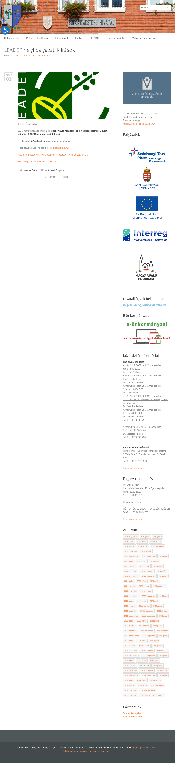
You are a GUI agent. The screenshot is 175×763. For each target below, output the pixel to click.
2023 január (157, 606)
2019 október (162, 670)
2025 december (157, 546)
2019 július (163, 675)
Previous (51, 177)
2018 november (130, 690)
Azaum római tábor (133, 716)
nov (8, 74)
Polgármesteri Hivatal (37, 38)
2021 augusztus (148, 636)
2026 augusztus (131, 536)
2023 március (130, 606)
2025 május (141, 561)
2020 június (129, 660)
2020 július (163, 656)
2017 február (158, 695)
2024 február (144, 586)
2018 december (157, 685)
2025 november (130, 551)
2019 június (129, 680)
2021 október (162, 631)
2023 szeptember (131, 596)
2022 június (129, 621)
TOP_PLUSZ (94, 38)
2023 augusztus (148, 596)
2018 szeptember (147, 690)
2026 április (141, 541)
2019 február (129, 685)
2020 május (141, 660)
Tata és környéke (132, 713)
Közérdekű (49, 170)
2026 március (155, 541)
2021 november (146, 631)
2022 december (130, 611)
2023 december (159, 586)
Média (78, 38)
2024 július (163, 576)
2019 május (141, 680)
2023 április (154, 601)
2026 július (145, 536)
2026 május (129, 541)
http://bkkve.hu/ (61, 148)
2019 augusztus (148, 675)
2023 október (145, 591)
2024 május (141, 581)
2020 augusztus (148, 656)
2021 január (157, 646)
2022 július (163, 616)
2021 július (163, 636)
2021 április (154, 641)
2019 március (155, 680)
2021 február (144, 646)
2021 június (129, 641)
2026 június (157, 536)
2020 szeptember (131, 656)
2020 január (157, 665)
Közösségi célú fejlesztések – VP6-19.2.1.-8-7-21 (42, 161)
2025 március (130, 566)
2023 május (141, 601)
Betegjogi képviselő (132, 468)
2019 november (146, 670)
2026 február (129, 546)
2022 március (130, 626)
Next (67, 177)
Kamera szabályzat (99, 751)
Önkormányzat (11, 38)
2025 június (129, 561)
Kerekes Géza (30, 170)
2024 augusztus (148, 576)
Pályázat (60, 170)
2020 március (130, 665)
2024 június (129, 581)
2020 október (162, 651)
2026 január (143, 546)
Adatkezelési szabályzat (75, 751)
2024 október (162, 571)
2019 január (143, 685)
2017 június (145, 695)
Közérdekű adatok (116, 38)
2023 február (144, 606)
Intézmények (61, 38)
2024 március (130, 586)
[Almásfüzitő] (12, 17)
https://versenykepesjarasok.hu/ (139, 123)
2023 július (163, 596)
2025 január (157, 566)
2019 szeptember (131, 675)
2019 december (130, 670)
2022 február (144, 626)
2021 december (130, 631)
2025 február (144, 566)
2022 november (146, 611)
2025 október (145, 551)
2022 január (157, 626)
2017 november (130, 695)
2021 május (141, 641)
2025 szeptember (131, 556)
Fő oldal (8, 55)
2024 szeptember (131, 576)
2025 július (163, 556)
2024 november (146, 571)
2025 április (154, 561)
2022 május (141, 621)
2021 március (130, 646)
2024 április (154, 581)
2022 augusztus (148, 616)
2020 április (154, 660)
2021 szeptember (131, 636)
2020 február (144, 665)
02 (8, 79)
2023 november (130, 591)
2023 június (129, 601)
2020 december (130, 651)
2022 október (162, 611)
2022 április (154, 621)
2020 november (146, 651)
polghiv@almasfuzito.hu (144, 747)
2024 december (130, 571)
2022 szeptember (131, 616)
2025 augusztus (148, 556)
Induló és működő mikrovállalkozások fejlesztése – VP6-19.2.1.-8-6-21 (53, 154)
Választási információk (143, 38)
